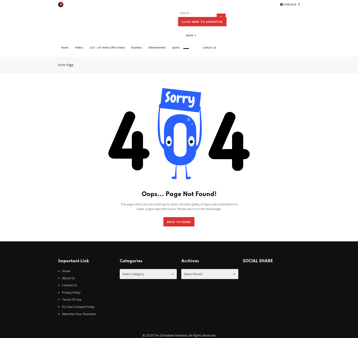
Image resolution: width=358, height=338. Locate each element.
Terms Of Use (71, 300)
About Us (68, 278)
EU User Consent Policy (78, 307)
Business (136, 47)
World (189, 35)
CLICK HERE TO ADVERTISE (202, 22)
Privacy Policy (71, 292)
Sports (176, 47)
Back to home (179, 222)
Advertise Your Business (79, 314)
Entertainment (157, 47)
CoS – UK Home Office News (107, 47)
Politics (79, 47)
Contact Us (209, 47)
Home (64, 47)
